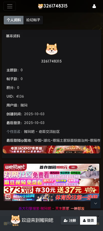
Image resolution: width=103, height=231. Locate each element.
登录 (90, 220)
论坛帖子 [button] (33, 20)
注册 (72, 220)
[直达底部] (95, 203)
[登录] (94, 6)
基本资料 (13, 36)
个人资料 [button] (14, 20)
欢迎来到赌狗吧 (37, 220)
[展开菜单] (10, 6)
